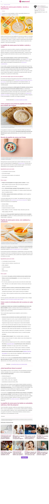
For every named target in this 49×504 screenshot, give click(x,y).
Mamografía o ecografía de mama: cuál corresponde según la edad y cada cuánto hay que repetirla (18, 437)
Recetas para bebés (7, 4)
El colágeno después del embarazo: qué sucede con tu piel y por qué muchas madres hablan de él (30, 453)
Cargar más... (24, 457)
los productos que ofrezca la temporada (19, 199)
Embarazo (38, 451)
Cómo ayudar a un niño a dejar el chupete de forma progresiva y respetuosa (30, 437)
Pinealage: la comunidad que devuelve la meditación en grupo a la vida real (42, 437)
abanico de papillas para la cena (16, 249)
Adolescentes (3, 451)
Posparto (26, 451)
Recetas (2, 4)
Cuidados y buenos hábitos (17, 451)
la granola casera (10, 343)
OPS (27, 59)
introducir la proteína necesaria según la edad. (14, 299)
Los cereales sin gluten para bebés (20, 99)
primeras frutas (21, 163)
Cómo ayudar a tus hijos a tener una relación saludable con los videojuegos (6, 453)
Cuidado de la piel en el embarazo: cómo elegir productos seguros (42, 453)
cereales (15, 398)
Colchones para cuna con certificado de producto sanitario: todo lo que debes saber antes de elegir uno (6, 437)
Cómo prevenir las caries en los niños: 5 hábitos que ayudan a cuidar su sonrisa (18, 453)
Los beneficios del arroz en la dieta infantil (19, 364)
